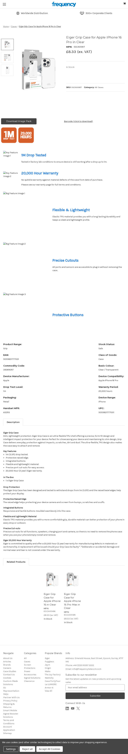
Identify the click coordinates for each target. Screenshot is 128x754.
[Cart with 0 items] (125, 4)
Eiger (47, 658)
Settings (11, 749)
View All (48, 691)
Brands (7, 664)
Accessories (30, 674)
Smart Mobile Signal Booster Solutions (10, 713)
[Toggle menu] (4, 4)
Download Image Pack (18, 121)
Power (27, 671)
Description (13, 422)
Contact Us (9, 674)
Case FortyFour (52, 681)
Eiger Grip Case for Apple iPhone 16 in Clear (52, 599)
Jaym (47, 664)
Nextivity (49, 678)
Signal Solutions (32, 678)
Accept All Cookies (49, 749)
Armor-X (49, 687)
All (25, 658)
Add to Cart (59, 581)
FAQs (5, 694)
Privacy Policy (10, 700)
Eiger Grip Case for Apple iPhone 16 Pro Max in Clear (72, 601)
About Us (7, 658)
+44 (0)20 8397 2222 (80, 665)
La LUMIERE (51, 684)
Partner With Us (11, 697)
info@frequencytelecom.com (83, 669)
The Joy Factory (53, 674)
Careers (7, 668)
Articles (7, 661)
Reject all (27, 749)
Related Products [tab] (16, 561)
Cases (27, 661)
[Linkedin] (67, 708)
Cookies (7, 678)
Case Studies (9, 671)
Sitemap (7, 733)
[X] (78, 708)
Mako (47, 671)
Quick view (49, 581)
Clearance (29, 681)
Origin (48, 668)
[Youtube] (72, 708)
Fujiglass (49, 661)
